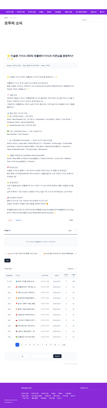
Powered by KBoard (70, 364)
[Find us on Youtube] (88, 393)
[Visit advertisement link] (91, 31)
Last (63, 345)
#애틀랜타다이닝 (64, 210)
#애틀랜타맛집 (40, 210)
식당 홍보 (58, 12)
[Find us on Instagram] (84, 393)
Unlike (18, 220)
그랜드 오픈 (68, 12)
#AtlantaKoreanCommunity (43, 213)
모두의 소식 (13, 17)
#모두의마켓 (30, 210)
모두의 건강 (32, 12)
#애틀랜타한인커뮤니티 (16, 210)
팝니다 (73, 396)
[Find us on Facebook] (81, 393)
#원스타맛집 (17, 213)
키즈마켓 (65, 396)
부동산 (41, 12)
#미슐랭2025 (52, 210)
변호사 (49, 12)
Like (10, 220)
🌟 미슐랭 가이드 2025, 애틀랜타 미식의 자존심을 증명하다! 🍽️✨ (32, 77)
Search (57, 356)
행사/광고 (103, 12)
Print (71, 220)
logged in (38, 241)
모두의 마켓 (10, 12)
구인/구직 (26, 398)
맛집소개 (93, 12)
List (7, 260)
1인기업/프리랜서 (81, 12)
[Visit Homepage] (53, 5)
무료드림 (52, 398)
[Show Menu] (5, 4)
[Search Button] (102, 4)
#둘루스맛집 (27, 213)
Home (6, 17)
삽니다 (60, 398)
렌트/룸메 (35, 398)
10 (55, 345)
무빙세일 (43, 398)
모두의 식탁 (21, 12)
